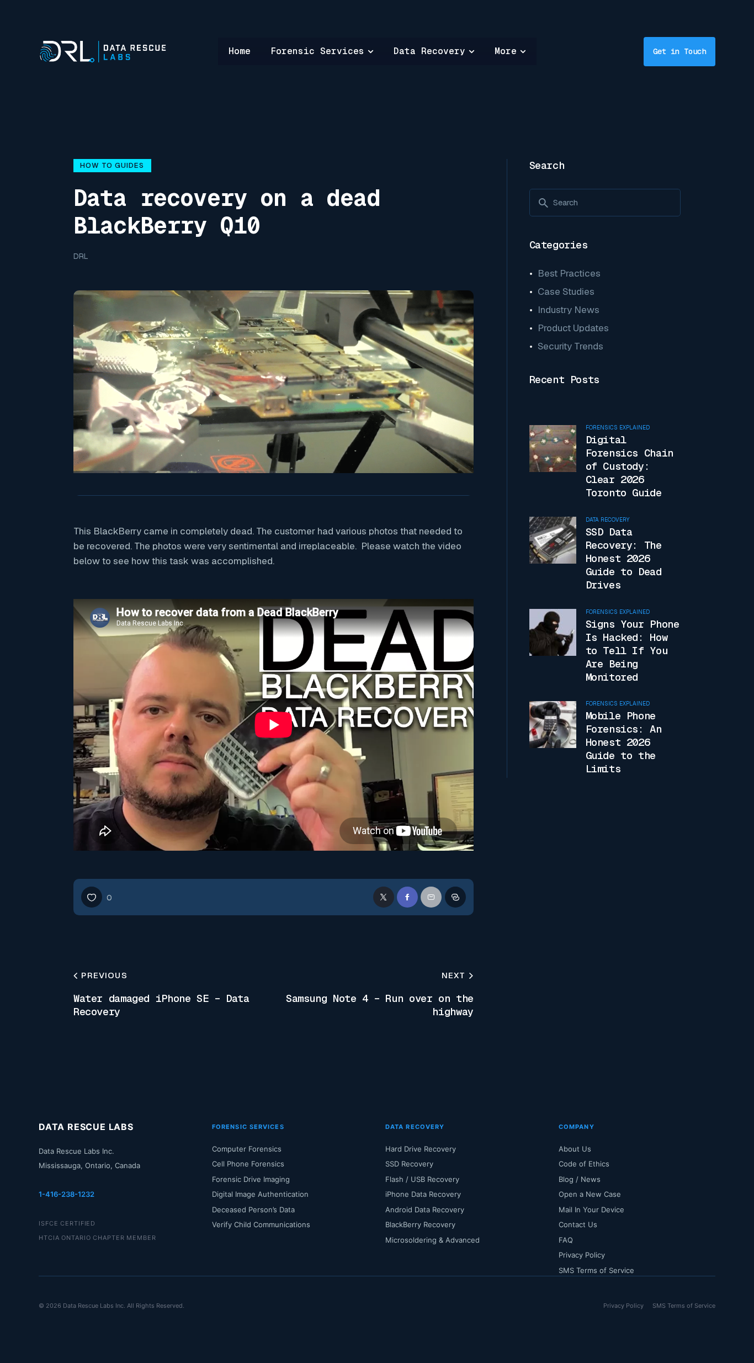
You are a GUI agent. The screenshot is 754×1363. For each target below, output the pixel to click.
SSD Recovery (409, 1163)
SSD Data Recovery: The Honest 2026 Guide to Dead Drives (624, 559)
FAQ (566, 1239)
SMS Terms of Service (596, 1270)
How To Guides (112, 165)
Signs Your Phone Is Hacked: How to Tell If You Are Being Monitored (632, 650)
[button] (96, 897)
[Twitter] (383, 897)
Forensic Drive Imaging (251, 1179)
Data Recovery (607, 520)
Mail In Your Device (591, 1209)
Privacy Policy (582, 1254)
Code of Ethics (584, 1163)
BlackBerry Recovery (420, 1224)
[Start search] (543, 203)
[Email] (431, 897)
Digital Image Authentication (260, 1194)
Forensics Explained (618, 428)
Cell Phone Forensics (248, 1163)
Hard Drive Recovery (420, 1148)
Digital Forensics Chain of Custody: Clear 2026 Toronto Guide (629, 466)
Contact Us (578, 1224)
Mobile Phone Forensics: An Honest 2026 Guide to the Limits (624, 742)
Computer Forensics (247, 1148)
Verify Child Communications (261, 1224)
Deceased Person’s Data (253, 1209)
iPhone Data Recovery (423, 1194)
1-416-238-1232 (66, 1194)
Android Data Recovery (424, 1209)
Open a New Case (590, 1194)
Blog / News (580, 1179)
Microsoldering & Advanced (432, 1239)
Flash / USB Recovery (422, 1179)
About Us (575, 1148)
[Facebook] (407, 897)
